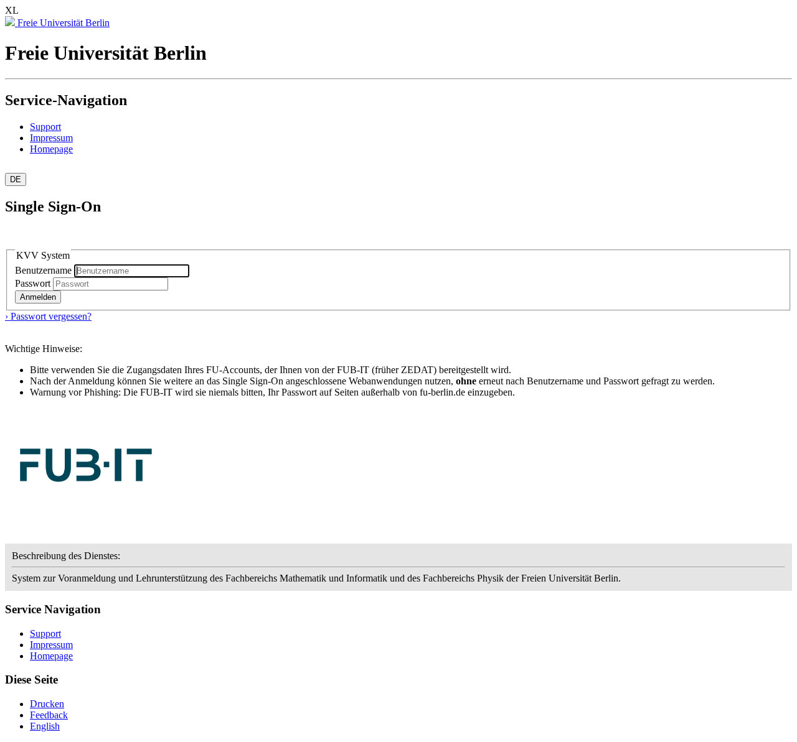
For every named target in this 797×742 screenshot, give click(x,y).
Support (45, 126)
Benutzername (44, 270)
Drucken (47, 703)
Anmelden (38, 297)
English (45, 726)
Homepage (51, 149)
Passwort (32, 283)
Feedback (49, 715)
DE (15, 179)
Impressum (51, 137)
